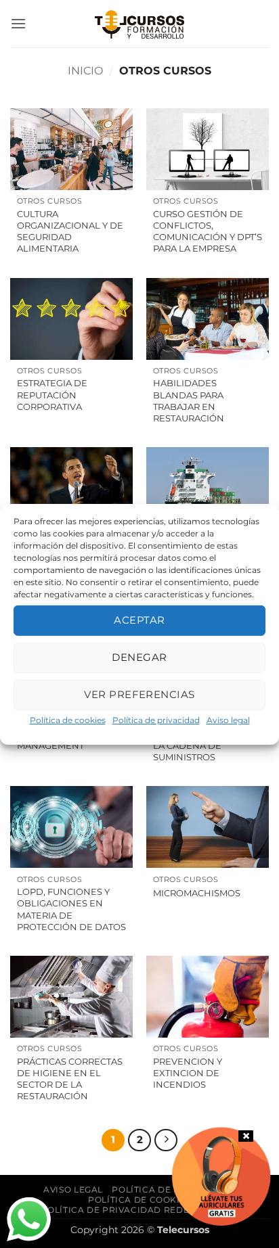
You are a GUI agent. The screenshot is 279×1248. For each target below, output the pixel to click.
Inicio (85, 70)
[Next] (165, 1140)
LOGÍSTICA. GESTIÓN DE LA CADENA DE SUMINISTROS (207, 745)
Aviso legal (228, 719)
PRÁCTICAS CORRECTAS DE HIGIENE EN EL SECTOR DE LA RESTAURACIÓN (70, 1079)
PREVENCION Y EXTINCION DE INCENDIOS (187, 1073)
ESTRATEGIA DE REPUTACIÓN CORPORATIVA (52, 394)
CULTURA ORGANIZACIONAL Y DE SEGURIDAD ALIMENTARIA (70, 231)
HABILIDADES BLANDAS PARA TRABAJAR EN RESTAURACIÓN (188, 400)
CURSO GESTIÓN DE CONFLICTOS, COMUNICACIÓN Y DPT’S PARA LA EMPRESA (207, 231)
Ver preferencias (139, 694)
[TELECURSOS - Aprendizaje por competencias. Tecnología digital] (139, 23)
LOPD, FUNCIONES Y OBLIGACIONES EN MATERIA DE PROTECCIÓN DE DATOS (71, 909)
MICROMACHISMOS (196, 892)
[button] (18, 23)
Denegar (139, 657)
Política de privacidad (156, 719)
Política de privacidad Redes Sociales (141, 1210)
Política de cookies (68, 719)
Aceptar (139, 620)
